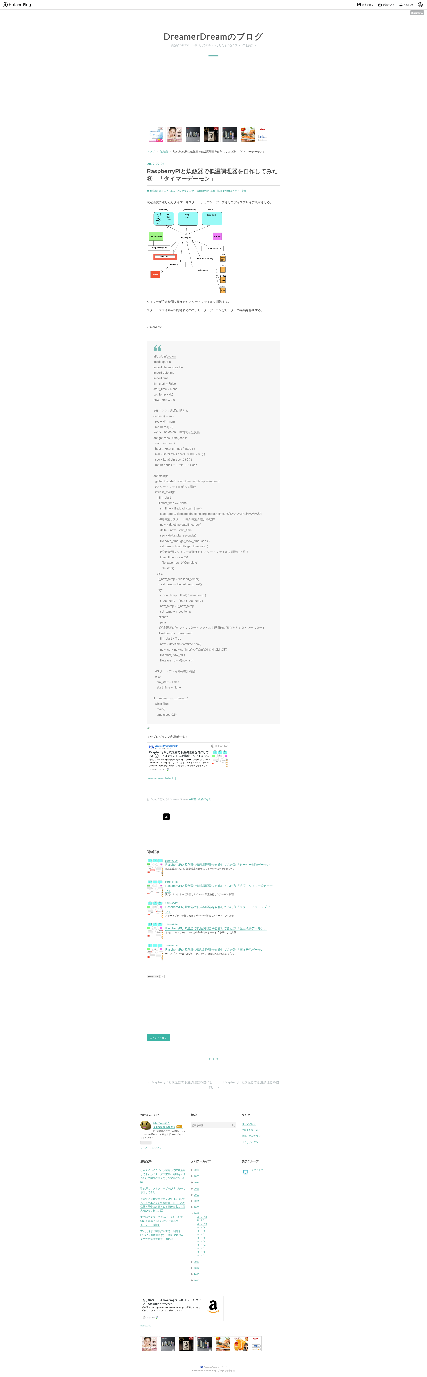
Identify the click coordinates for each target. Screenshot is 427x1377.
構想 (219, 190)
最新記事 (146, 1161)
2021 (196, 1200)
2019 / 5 (201, 1241)
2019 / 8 (201, 1231)
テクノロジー (258, 1169)
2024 (196, 1182)
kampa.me (145, 1325)
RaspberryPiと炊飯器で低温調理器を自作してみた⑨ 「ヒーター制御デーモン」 (219, 864)
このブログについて (150, 1147)
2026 (196, 1169)
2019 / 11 (202, 1220)
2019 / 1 (201, 1255)
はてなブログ (249, 1123)
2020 (196, 1207)
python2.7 (228, 190)
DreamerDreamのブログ (213, 36)
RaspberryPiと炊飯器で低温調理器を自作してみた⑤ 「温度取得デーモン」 (216, 928)
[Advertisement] (213, 92)
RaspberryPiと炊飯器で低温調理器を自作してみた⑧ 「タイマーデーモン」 (212, 174)
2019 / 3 (201, 1248)
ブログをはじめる (251, 1129)
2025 (196, 1176)
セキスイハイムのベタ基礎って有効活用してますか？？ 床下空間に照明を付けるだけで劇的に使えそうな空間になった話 (162, 1175)
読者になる (417, 12)
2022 (196, 1194)
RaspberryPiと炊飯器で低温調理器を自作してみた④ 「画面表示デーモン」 (216, 949)
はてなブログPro (250, 1142)
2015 (196, 1280)
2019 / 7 (201, 1234)
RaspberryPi (202, 190)
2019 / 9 (201, 1227)
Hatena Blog (210, 1370)
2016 (196, 1274)
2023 (196, 1188)
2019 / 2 (201, 1252)
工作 (213, 190)
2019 (196, 1213)
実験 (244, 190)
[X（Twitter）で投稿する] (166, 816)
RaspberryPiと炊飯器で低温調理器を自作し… (182, 1082)
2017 (196, 1268)
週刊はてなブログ (251, 1136)
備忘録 (154, 190)
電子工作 (164, 190)
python (171, 356)
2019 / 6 (201, 1238)
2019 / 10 (202, 1223)
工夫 (172, 190)
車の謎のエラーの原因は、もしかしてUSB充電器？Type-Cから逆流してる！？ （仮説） (161, 1220)
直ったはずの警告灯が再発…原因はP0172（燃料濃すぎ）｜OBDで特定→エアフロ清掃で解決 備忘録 (161, 1235)
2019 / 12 (202, 1216)
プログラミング (185, 190)
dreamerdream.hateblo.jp (162, 778)
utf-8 (168, 361)
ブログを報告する (226, 1370)
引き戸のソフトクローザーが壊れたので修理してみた (162, 1190)
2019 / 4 (201, 1245)
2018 (196, 1261)
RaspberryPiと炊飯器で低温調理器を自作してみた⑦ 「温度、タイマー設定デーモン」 (220, 888)
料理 (237, 190)
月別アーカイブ (201, 1161)
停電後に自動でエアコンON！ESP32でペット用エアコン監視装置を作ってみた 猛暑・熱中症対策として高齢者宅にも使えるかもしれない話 (162, 1204)
